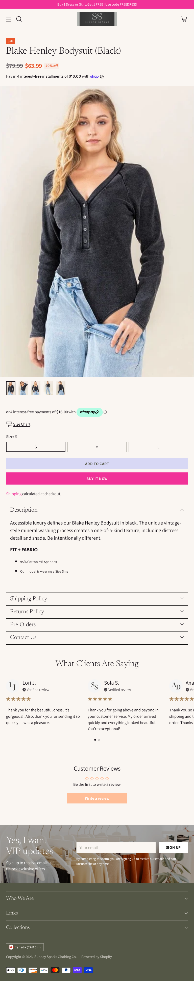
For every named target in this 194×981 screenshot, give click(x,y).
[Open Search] (19, 19)
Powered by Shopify (96, 956)
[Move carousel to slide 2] (99, 740)
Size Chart (21, 424)
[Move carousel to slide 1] (95, 740)
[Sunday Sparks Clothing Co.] (97, 19)
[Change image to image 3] (35, 388)
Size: (11, 436)
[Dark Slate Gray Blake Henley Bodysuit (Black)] (97, 231)
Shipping (13, 493)
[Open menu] (9, 19)
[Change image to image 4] (48, 388)
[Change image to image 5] (60, 388)
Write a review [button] (97, 798)
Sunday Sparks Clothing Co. (55, 956)
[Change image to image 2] (23, 388)
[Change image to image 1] (10, 388)
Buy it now (97, 478)
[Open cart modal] (184, 19)
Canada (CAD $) (26, 947)
